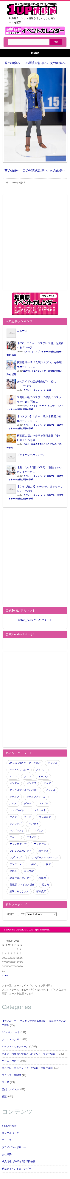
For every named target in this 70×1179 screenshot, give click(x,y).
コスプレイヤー (17, 810)
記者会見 (41, 891)
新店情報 (29, 871)
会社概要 (7, 1154)
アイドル (52, 763)
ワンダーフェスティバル (44, 857)
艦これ (45, 884)
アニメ (27, 776)
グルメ (13, 803)
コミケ (13, 817)
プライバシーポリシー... (31, 454)
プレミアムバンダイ (20, 851)
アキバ (13, 776)
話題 (14, 355)
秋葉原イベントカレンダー (16, 1168)
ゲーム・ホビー (10, 1061)
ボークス (43, 851)
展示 (48, 864)
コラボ (27, 817)
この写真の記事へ (35, 63)
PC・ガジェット (11, 1032)
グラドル (50, 790)
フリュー (14, 837)
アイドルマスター (19, 769)
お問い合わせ (9, 1126)
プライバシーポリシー (14, 1147)
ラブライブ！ (16, 857)
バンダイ (33, 823)
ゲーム (27, 803)
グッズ (47, 783)
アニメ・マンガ (10, 1039)
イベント (43, 776)
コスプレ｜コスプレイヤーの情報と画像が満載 (27, 1068)
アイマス (41, 769)
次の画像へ (58, 63)
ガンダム (14, 783)
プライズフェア (17, 844)
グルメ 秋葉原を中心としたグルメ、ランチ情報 (30, 1054)
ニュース (22, 330)
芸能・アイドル (10, 1089)
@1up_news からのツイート (35, 619)
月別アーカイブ (16, 914)
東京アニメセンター (20, 878)
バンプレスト (16, 830)
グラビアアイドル (36, 797)
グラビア (14, 797)
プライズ (31, 837)
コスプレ (43, 803)
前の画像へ (12, 63)
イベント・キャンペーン (34, 390)
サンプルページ (10, 1133)
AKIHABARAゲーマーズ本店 (25, 763)
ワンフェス (15, 864)
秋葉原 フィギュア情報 (21, 884)
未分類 (5, 1082)
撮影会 (13, 871)
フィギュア (37, 830)
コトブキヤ (40, 810)
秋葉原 (42, 878)
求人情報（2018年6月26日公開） (20, 1161)
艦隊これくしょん (19, 891)
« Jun (5, 975)
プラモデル (40, 844)
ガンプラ (31, 783)
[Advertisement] (35, 244)
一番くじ (33, 864)
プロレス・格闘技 (11, 1075)
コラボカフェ (45, 817)
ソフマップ (15, 823)
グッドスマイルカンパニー (23, 790)
